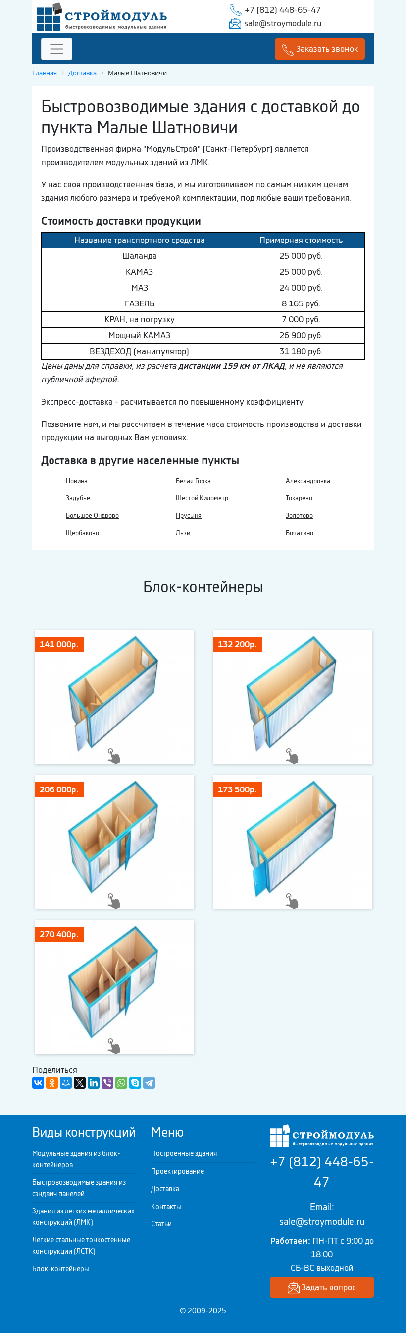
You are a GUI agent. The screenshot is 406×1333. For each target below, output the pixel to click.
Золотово (299, 515)
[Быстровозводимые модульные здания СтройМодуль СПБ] (102, 15)
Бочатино (299, 533)
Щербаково (82, 533)
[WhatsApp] (121, 1083)
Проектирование (177, 1171)
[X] (80, 1083)
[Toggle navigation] (56, 49)
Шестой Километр (202, 498)
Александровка (308, 481)
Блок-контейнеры (60, 1268)
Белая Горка (193, 481)
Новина (77, 481)
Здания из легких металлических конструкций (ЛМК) (83, 1217)
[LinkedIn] (94, 1083)
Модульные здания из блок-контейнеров (76, 1159)
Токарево (299, 498)
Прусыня (189, 515)
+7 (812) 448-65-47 (283, 9)
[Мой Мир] (66, 1083)
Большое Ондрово (92, 515)
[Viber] (107, 1083)
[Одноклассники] (52, 1083)
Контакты (166, 1206)
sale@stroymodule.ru (282, 23)
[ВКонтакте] (38, 1083)
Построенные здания (184, 1153)
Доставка (165, 1188)
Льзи (183, 533)
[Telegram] (149, 1083)
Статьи (161, 1223)
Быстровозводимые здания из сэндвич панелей (79, 1188)
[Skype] (135, 1083)
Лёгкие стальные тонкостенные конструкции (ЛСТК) (81, 1245)
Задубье (78, 498)
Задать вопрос (328, 1287)
